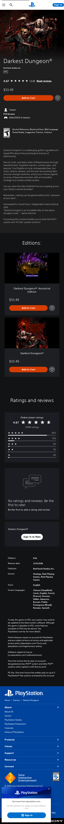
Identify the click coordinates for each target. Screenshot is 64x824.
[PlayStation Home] (32, 4)
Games (16, 700)
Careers (8, 715)
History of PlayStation (14, 732)
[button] (32, 537)
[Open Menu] (3, 5)
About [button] (8, 707)
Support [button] (9, 753)
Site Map (52, 812)
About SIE (9, 711)
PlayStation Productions (15, 723)
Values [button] (8, 746)
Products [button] (10, 739)
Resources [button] (10, 759)
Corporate (9, 728)
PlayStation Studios (13, 719)
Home (7, 700)
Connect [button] (9, 766)
